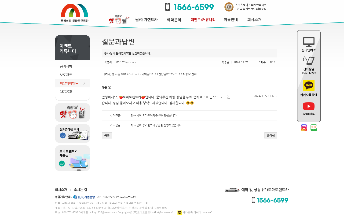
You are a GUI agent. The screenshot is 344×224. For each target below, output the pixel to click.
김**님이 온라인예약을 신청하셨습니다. (154, 115)
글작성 (271, 135)
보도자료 (66, 75)
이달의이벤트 (69, 83)
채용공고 (66, 91)
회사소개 (61, 189)
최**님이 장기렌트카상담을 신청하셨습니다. (157, 125)
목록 (107, 135)
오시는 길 (80, 189)
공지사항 (66, 66)
